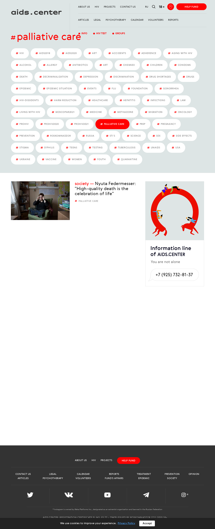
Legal (97, 20)
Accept (147, 523)
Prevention (172, 474)
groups (118, 34)
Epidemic (144, 478)
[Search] (153, 7)
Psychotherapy (116, 20)
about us (84, 7)
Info (82, 34)
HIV (97, 7)
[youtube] (107, 496)
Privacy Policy (126, 523)
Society (82, 184)
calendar (137, 20)
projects (110, 7)
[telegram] (146, 496)
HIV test (99, 34)
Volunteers (155, 20)
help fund (191, 7)
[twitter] (30, 496)
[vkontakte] (68, 496)
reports (173, 20)
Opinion (194, 474)
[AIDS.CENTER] (35, 13)
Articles (83, 20)
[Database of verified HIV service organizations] (170, 6)
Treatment (144, 474)
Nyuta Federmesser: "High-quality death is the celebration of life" (105, 189)
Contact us (128, 7)
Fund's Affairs (114, 478)
